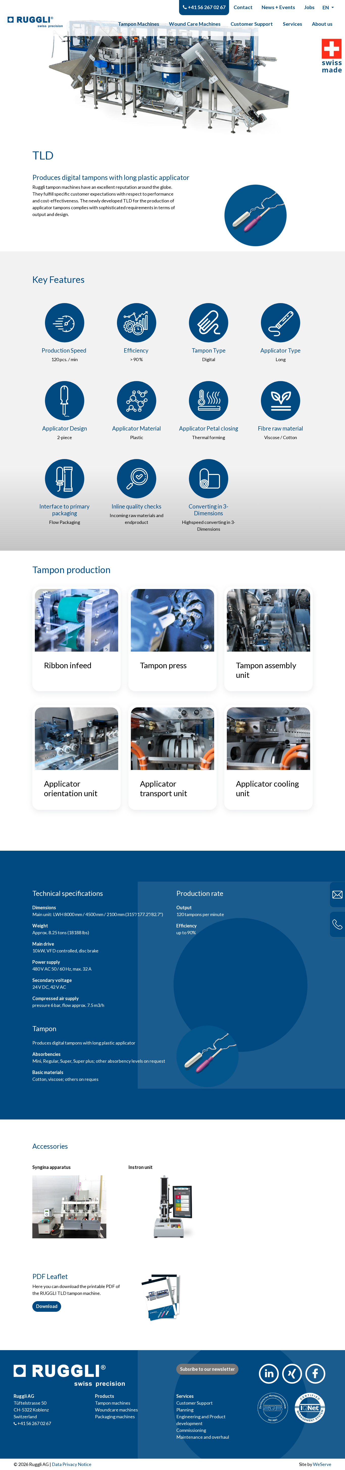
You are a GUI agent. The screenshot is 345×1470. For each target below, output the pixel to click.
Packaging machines (115, 1416)
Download (47, 1306)
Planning (184, 1409)
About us (322, 24)
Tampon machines (112, 1403)
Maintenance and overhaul (202, 1437)
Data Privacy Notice (71, 1464)
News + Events (278, 7)
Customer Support (252, 24)
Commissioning (191, 1430)
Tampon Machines (138, 24)
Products (104, 1396)
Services (292, 24)
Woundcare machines (116, 1409)
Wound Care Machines (194, 24)
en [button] (326, 7)
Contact (243, 7)
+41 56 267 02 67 (206, 7)
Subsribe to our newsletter (207, 1369)
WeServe (322, 1464)
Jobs (309, 7)
